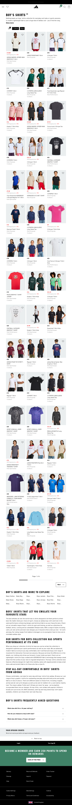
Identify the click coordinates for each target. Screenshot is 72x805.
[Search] (64, 7)
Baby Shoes (10, 600)
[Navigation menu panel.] (3, 7)
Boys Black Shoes (20, 604)
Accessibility (50, 795)
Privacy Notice (10, 795)
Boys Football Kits (31, 596)
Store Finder (30, 781)
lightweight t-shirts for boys (15, 657)
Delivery (8, 771)
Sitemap (8, 776)
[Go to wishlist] (7, 7)
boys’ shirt (48, 621)
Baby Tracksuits (9, 604)
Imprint (28, 776)
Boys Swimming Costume (60, 604)
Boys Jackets (41, 596)
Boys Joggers (39, 604)
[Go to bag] (69, 7)
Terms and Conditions (32, 795)
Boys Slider (61, 596)
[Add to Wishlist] (22, 35)
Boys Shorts (51, 604)
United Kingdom (39, 802)
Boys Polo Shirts (50, 596)
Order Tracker (50, 771)
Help (7, 781)
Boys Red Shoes (50, 600)
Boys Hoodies (29, 604)
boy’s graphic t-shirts (19, 678)
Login (18, 743)
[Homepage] (36, 7)
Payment (48, 776)
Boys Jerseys (41, 600)
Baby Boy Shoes (19, 596)
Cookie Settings (10, 790)
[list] (39, 28)
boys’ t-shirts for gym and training (34, 625)
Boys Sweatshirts (61, 600)
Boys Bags (19, 600)
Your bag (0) (51, 743)
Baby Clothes (10, 596)
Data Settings (30, 790)
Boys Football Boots (29, 600)
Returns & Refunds (31, 771)
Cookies (48, 790)
